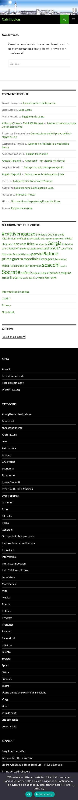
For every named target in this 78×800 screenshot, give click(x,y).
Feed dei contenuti (13, 375)
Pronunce (7, 624)
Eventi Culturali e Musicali (17, 488)
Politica (6, 611)
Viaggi (5, 699)
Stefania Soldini (39, 273)
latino (70, 244)
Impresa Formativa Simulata (18, 543)
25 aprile (59, 234)
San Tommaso (33, 265)
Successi (7, 678)
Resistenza (60, 259)
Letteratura (8, 577)
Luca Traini (66, 248)
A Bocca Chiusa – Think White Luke (22, 123)
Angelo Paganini (11, 160)
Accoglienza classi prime (16, 414)
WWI (54, 277)
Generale (7, 529)
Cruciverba (8, 461)
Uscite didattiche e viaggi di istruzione (24, 692)
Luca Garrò (25, 109)
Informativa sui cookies (15, 291)
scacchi (51, 265)
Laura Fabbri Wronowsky (15, 248)
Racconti (7, 631)
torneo (5, 277)
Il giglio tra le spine (33, 116)
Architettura (9, 434)
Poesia (6, 604)
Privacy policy (44, 794)
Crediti (6, 298)
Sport (5, 665)
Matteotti (18, 254)
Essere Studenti (11, 482)
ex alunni (7, 502)
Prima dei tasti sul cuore (16, 771)
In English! (8, 549)
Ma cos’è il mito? (25, 194)
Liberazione (36, 248)
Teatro (5, 685)
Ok (29, 794)
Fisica (5, 522)
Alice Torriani (9, 238)
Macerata (7, 254)
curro (63, 238)
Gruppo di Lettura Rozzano (17, 757)
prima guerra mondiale (20, 258)
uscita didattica (30, 278)
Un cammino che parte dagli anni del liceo (35, 201)
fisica (30, 244)
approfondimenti (12, 427)
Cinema (6, 454)
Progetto (7, 617)
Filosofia (7, 516)
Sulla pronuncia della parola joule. (44, 167)
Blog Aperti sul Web (13, 751)
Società (6, 658)
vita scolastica (10, 719)
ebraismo (7, 243)
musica (27, 254)
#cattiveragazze (18, 233)
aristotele (35, 238)
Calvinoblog (11, 19)
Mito (5, 590)
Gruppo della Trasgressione (18, 536)
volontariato (9, 726)
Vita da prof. (9, 712)
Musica (6, 597)
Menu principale (73, 19)
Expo (5, 509)
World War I (43, 277)
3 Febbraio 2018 (45, 234)
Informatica (9, 556)
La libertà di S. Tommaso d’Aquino (32, 181)
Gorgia (55, 243)
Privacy (6, 305)
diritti (69, 238)
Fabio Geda (19, 243)
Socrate (11, 271)
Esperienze (8, 475)
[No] (73, 786)
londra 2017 (51, 248)
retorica (8, 265)
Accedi (6, 369)
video (5, 706)
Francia (39, 243)
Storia (5, 672)
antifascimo (23, 238)
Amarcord (8, 421)
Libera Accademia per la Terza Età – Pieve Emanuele (32, 764)
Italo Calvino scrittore (15, 570)
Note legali (8, 312)
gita (45, 244)
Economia (8, 468)
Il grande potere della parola (39, 102)
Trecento (16, 277)
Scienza (6, 651)
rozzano (19, 265)
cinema (56, 238)
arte (43, 238)
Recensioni (8, 638)
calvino (49, 238)
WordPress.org (11, 389)
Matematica (9, 583)
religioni (7, 645)
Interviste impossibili (14, 563)
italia (64, 244)
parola (36, 254)
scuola (63, 266)
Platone (50, 253)
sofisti (26, 272)
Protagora (46, 259)
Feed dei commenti (13, 382)
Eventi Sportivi (10, 495)
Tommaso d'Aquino (59, 273)
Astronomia (9, 448)
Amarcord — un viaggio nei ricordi (45, 160)
